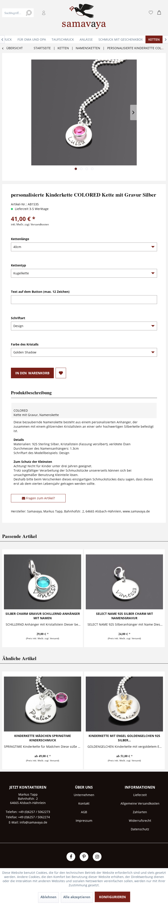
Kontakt (83, 803)
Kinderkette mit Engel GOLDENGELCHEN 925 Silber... (124, 738)
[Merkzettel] (151, 12)
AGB (84, 812)
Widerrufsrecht (140, 820)
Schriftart (18, 318)
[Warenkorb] (160, 12)
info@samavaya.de (33, 822)
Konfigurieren (112, 897)
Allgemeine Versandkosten (140, 803)
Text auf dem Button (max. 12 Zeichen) (40, 292)
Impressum (84, 820)
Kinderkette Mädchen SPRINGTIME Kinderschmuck (42, 738)
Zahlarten (140, 812)
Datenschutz (140, 829)
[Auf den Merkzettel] (61, 373)
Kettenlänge (20, 239)
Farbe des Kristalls (24, 344)
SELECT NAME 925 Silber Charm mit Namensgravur (124, 616)
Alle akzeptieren (76, 897)
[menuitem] (26, 18)
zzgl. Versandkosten (36, 224)
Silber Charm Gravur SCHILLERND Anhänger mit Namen (42, 616)
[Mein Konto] (44, 12)
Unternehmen (84, 795)
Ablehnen (48, 897)
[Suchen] (29, 12)
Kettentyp (18, 265)
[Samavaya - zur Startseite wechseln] (84, 18)
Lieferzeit (140, 795)
